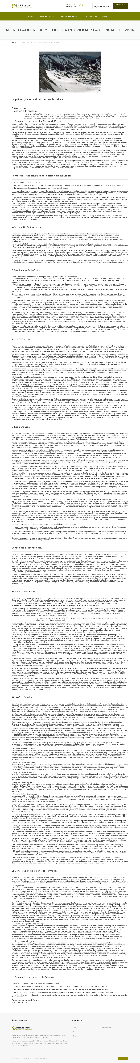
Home (14, 42)
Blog (104, 16)
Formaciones (91, 16)
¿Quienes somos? (47, 16)
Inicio (31, 16)
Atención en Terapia (69, 16)
